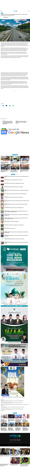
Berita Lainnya (2, 410)
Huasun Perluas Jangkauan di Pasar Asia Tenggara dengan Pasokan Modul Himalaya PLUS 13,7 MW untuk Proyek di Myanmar (15, 405)
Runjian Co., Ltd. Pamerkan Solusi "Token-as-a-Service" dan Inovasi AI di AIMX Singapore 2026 (12, 400)
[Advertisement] (15, 5)
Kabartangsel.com (6, 17)
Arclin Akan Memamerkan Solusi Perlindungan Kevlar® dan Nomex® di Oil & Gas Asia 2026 (12, 402)
